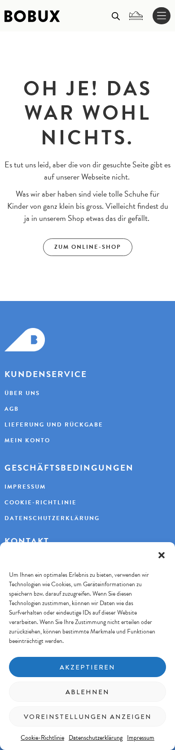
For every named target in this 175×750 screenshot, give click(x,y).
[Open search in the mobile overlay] (115, 16)
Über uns (22, 393)
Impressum (140, 737)
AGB (11, 409)
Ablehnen (87, 692)
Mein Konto (27, 440)
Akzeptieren (87, 667)
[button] (161, 555)
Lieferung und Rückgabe (53, 425)
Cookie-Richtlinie (42, 737)
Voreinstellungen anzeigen (88, 717)
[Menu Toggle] (162, 16)
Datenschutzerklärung (95, 737)
